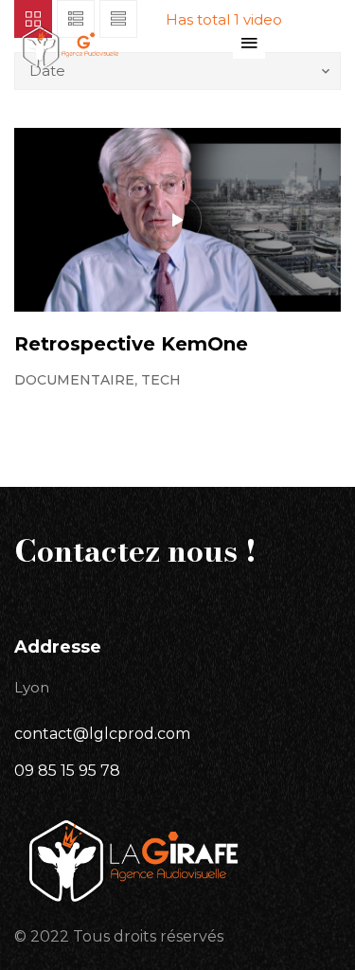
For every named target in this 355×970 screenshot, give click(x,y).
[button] (249, 43)
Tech (161, 379)
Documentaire (74, 379)
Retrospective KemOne (131, 343)
